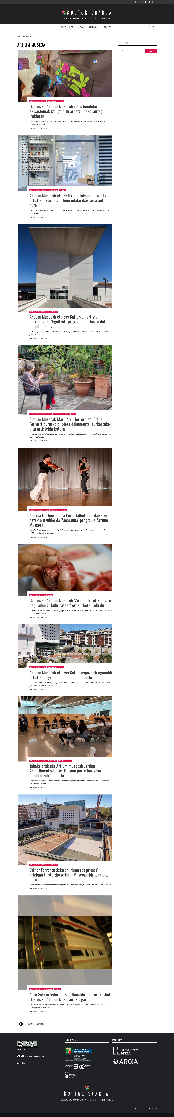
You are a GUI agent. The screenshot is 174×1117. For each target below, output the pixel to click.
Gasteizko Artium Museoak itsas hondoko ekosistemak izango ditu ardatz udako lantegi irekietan (66, 111)
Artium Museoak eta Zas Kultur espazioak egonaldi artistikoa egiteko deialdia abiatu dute (70, 674)
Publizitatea (22, 1063)
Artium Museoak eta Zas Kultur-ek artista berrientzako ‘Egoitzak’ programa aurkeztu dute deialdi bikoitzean (68, 321)
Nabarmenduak (52, 101)
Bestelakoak (39, 510)
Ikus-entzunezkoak (46, 414)
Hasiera (63, 27)
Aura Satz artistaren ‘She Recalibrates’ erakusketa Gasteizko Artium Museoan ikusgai (70, 996)
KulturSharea (35, 128)
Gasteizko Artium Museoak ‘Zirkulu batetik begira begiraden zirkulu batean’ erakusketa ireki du (70, 602)
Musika (47, 510)
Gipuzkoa (43, 760)
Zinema (73, 414)
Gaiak (71, 27)
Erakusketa (39, 595)
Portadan (60, 101)
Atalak (81, 27)
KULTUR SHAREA (87, 1093)
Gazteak (43, 101)
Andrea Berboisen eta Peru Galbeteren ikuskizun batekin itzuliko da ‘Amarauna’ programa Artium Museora (69, 520)
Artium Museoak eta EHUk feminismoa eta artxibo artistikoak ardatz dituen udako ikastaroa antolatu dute (70, 200)
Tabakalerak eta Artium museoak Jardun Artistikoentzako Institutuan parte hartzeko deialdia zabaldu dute (65, 771)
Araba (32, 101)
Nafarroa (61, 760)
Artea (37, 101)
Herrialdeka (93, 27)
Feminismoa (44, 190)
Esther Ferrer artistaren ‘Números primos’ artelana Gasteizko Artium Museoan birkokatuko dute (69, 875)
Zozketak (107, 27)
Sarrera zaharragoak (36, 1024)
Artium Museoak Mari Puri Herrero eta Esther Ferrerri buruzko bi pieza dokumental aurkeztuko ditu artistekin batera (69, 424)
